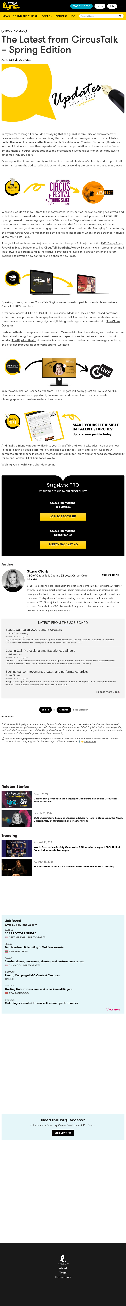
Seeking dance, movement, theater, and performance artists (47, 671)
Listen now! (90, 742)
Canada (32, 580)
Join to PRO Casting (63, 545)
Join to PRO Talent (63, 516)
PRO (81, 6)
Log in (45, 709)
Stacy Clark (24, 60)
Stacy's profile (111, 575)
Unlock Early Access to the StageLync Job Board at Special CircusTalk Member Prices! (75, 800)
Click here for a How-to (40, 458)
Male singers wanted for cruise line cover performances (41, 1003)
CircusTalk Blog (14, 31)
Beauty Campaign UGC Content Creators (34, 629)
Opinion (47, 16)
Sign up (63, 709)
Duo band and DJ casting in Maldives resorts (34, 947)
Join (112, 6)
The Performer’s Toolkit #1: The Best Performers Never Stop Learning (74, 866)
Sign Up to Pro (63, 1133)
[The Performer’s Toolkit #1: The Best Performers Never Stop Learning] (18, 867)
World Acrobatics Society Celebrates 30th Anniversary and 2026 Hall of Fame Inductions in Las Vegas (77, 848)
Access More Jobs (107, 692)
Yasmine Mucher (71, 332)
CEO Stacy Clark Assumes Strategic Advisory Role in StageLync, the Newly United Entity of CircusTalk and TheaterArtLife (78, 819)
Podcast (61, 16)
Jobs (74, 16)
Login (100, 6)
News (6, 16)
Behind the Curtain (26, 16)
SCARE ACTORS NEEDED (20, 933)
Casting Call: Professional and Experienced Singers (40, 650)
